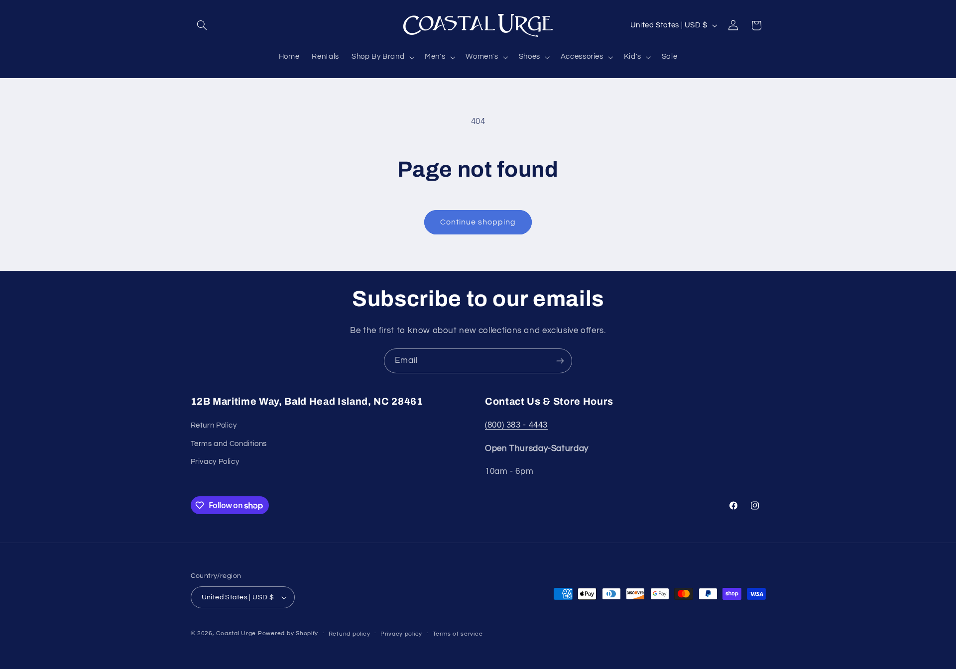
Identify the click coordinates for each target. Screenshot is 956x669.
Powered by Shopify (288, 633)
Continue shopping (478, 222)
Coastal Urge (236, 633)
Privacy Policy (215, 461)
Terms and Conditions (229, 443)
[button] (202, 25)
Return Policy (214, 425)
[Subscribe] (560, 360)
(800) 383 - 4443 (516, 425)
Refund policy (349, 634)
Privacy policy (401, 634)
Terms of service (458, 634)
